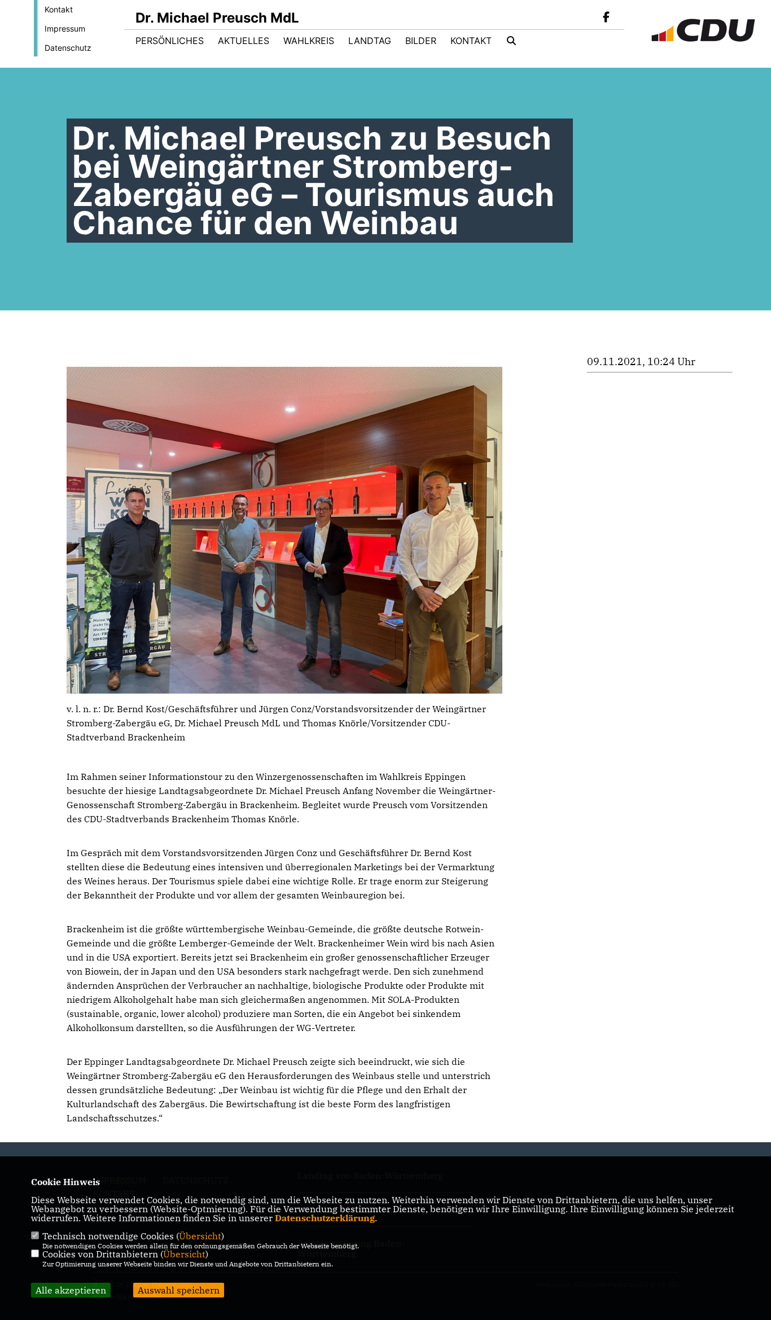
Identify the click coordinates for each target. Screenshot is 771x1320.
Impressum (65, 28)
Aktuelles (243, 40)
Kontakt (59, 9)
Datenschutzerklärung (325, 1217)
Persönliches (169, 40)
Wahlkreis (308, 40)
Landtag (369, 40)
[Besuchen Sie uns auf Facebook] (606, 18)
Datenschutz (68, 47)
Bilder (420, 40)
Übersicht (200, 1236)
